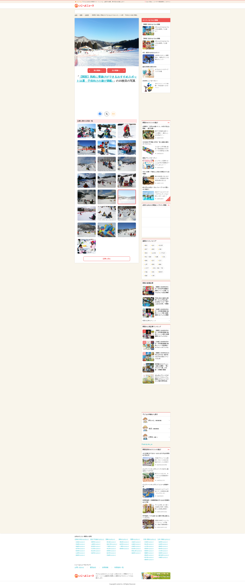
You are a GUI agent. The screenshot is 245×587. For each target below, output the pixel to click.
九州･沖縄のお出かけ (164, 539)
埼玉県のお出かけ (111, 548)
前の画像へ (97, 70)
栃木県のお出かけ (111, 553)
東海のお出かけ (123, 539)
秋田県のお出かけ (80, 550)
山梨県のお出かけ (95, 544)
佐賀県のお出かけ (163, 544)
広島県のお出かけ (149, 542)
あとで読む (149, 1)
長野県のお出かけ (95, 542)
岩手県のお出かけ (80, 548)
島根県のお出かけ (149, 550)
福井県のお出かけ (95, 553)
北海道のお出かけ (80, 542)
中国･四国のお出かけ (149, 539)
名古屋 (161, 245)
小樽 (153, 275)
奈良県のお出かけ (136, 548)
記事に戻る (107, 259)
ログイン (168, 1)
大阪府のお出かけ (136, 542)
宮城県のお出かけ (80, 544)
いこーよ (79, 1)
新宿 (153, 249)
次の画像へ (116, 70)
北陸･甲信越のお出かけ (97, 539)
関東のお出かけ (110, 539)
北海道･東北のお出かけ (82, 539)
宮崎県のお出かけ (163, 553)
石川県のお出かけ (95, 548)
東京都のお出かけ (111, 542)
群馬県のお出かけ (111, 550)
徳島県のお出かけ (149, 559)
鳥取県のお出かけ (149, 548)
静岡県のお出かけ (124, 548)
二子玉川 (162, 253)
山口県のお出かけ (149, 546)
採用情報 (105, 567)
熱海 (153, 264)
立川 (160, 260)
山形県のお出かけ (80, 553)
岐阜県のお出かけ (124, 544)
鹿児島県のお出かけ (164, 555)
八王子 (147, 268)
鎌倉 (160, 264)
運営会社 (93, 567)
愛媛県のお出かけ (149, 553)
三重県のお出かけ (124, 546)
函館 (146, 275)
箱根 (146, 260)
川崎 (160, 249)
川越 (146, 272)
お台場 (154, 253)
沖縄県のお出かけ (163, 557)
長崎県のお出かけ (163, 546)
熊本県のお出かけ (163, 548)
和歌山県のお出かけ (137, 550)
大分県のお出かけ (163, 550)
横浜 (146, 245)
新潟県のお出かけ (95, 546)
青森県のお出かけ (80, 546)
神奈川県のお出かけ (112, 544)
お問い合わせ (79, 567)
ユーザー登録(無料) (159, 1)
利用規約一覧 (119, 567)
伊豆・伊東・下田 (158, 268)
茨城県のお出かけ (111, 555)
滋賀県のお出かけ (136, 553)
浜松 (153, 272)
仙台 (153, 245)
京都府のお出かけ (136, 544)
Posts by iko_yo (147, 444)
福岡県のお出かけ (163, 542)
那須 (146, 253)
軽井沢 (161, 272)
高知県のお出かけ (149, 555)
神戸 (146, 249)
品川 (153, 260)
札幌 (157, 257)
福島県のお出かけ (80, 555)
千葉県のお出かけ (111, 546)
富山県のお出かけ (95, 550)
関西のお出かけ (135, 539)
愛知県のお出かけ (124, 542)
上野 (146, 264)
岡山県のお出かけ (149, 544)
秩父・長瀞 (148, 257)
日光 (164, 257)
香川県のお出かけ (149, 557)
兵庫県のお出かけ (136, 546)
